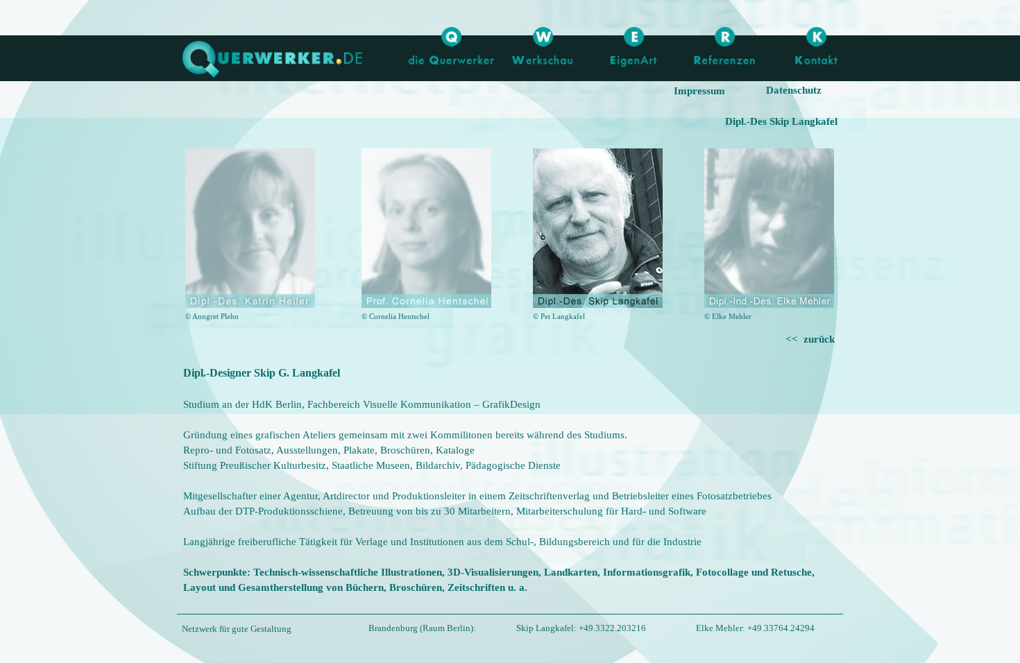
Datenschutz (794, 90)
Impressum (699, 90)
